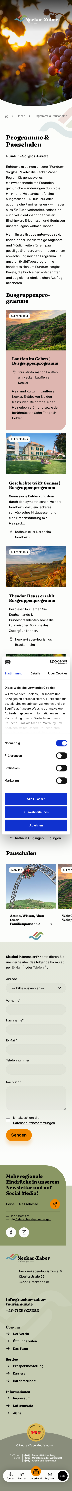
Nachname (14, 1020)
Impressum (21, 1398)
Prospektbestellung (28, 1366)
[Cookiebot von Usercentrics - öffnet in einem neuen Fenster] (50, 662)
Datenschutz (23, 1406)
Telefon (38, 967)
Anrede (11, 979)
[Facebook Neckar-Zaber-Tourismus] (11, 1232)
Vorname (12, 1000)
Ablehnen (36, 825)
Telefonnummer (17, 1060)
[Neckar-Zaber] (36, 19)
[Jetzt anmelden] (55, 1204)
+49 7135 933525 (22, 1310)
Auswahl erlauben (36, 812)
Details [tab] (35, 673)
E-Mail (16, 967)
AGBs (17, 1413)
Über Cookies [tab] (57, 673)
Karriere (19, 1373)
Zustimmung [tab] (13, 673)
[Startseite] (6, 116)
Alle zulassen (36, 799)
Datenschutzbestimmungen (34, 1123)
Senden (19, 1135)
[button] (63, 1476)
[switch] (61, 755)
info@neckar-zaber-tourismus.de (26, 1301)
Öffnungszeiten (25, 1341)
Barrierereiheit (24, 1381)
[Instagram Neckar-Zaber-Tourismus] (24, 1232)
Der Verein (21, 1334)
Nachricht (13, 1082)
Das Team (20, 1348)
